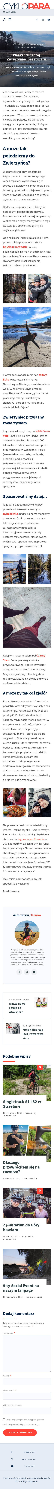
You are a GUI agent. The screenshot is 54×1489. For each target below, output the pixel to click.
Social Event (34, 1297)
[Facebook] (36, 19)
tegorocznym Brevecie (31, 839)
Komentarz (9, 1333)
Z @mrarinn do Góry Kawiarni (21, 1227)
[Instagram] (42, 19)
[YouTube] (48, 19)
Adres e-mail (9, 1390)
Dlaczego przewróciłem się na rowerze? (21, 1167)
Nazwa (7, 1375)
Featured (27, 1236)
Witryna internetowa (12, 1405)
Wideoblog (9, 1116)
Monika (19, 44)
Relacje (31, 47)
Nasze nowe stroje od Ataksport (19, 1006)
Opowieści (30, 1178)
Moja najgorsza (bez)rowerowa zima (33, 1032)
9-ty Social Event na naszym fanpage (21, 1288)
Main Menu (10, 12)
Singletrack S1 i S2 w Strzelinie (22, 1104)
